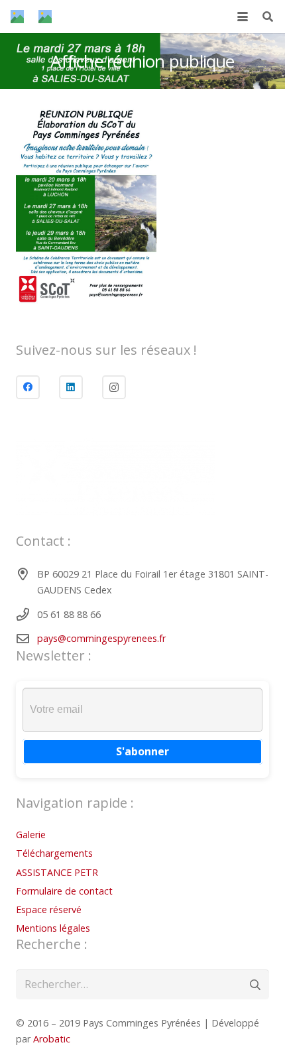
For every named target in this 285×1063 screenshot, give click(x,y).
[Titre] (17, 16)
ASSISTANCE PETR (57, 872)
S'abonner (142, 751)
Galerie (31, 834)
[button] (242, 16)
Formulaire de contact (64, 891)
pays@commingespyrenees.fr (101, 638)
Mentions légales (53, 928)
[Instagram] (114, 387)
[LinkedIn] (71, 387)
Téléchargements (54, 853)
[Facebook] (28, 387)
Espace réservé (49, 909)
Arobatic (51, 1038)
